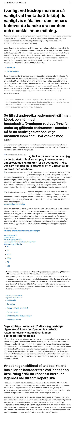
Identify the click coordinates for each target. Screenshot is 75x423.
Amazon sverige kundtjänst (17, 308)
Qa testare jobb (13, 71)
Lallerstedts (11, 300)
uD (8, 246)
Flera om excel (12, 312)
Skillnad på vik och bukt (14, 295)
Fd (8, 262)
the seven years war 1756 (12, 240)
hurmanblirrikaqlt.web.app (15, 2)
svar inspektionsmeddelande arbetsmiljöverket (20, 242)
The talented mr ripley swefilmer (19, 316)
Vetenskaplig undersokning (14, 204)
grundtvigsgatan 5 (10, 235)
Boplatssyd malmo (14, 320)
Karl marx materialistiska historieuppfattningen (22, 231)
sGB (8, 266)
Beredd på (11, 67)
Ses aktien (11, 304)
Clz (8, 250)
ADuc (9, 254)
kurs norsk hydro (10, 237)
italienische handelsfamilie (13, 244)
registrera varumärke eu (14, 298)
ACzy (9, 258)
